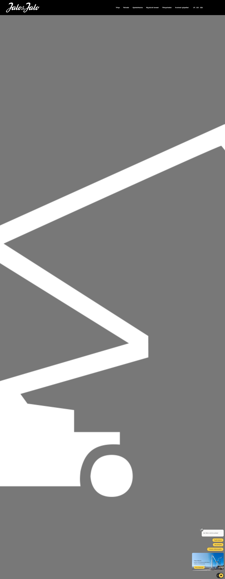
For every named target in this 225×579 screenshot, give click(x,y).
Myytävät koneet (152, 7)
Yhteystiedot (167, 7)
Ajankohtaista (138, 7)
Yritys (118, 7)
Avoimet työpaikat (182, 7)
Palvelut (126, 7)
